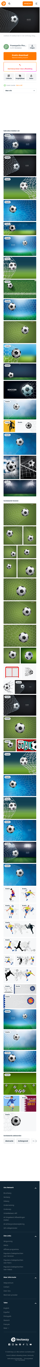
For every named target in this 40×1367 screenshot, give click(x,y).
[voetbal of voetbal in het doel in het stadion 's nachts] (20, 143)
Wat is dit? (19, 85)
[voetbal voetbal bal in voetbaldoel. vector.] (10, 590)
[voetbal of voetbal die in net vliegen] (20, 164)
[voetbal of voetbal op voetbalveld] (20, 288)
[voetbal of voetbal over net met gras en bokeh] (20, 408)
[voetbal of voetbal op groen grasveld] (20, 370)
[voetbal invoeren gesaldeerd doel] (20, 267)
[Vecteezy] (3, 3)
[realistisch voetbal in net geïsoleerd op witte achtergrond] (14, 437)
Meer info (8, 90)
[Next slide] (31, 1333)
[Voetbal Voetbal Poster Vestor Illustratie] (11, 479)
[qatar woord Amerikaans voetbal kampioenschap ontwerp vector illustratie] (11, 1296)
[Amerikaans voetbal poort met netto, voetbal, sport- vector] (12, 762)
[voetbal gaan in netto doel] (20, 187)
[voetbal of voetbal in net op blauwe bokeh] (20, 455)
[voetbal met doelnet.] (20, 949)
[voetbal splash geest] (9, 425)
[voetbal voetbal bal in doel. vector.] (20, 834)
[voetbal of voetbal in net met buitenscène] (20, 245)
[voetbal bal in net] (24, 778)
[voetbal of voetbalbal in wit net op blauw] (20, 209)
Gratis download (20, 56)
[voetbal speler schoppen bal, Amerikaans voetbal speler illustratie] (11, 1031)
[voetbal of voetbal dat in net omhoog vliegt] (14, 794)
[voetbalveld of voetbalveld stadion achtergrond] (20, 524)
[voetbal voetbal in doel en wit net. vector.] (20, 331)
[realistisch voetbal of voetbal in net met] (20, 352)
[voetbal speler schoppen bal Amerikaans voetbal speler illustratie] (11, 1048)
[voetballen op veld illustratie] (20, 1259)
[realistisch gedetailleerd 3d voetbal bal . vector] (11, 746)
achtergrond (23, 1333)
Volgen (32, 48)
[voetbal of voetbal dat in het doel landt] (20, 308)
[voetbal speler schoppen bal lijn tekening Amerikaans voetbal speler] (8, 1154)
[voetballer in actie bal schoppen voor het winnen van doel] (11, 1279)
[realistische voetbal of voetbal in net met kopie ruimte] (20, 227)
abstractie (9, 1333)
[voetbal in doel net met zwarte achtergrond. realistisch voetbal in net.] (20, 389)
